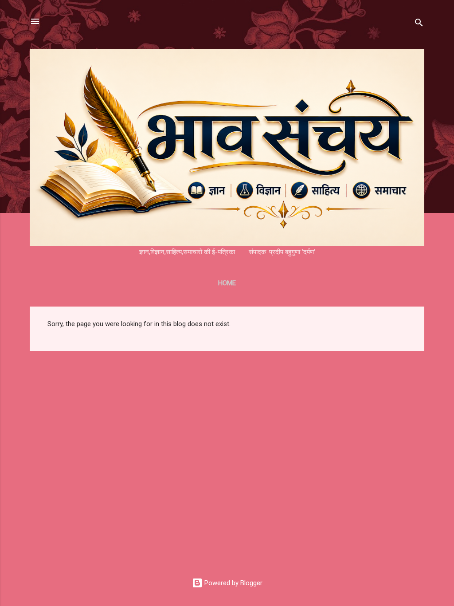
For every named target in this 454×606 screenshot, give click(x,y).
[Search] (419, 24)
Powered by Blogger (232, 583)
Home (227, 283)
